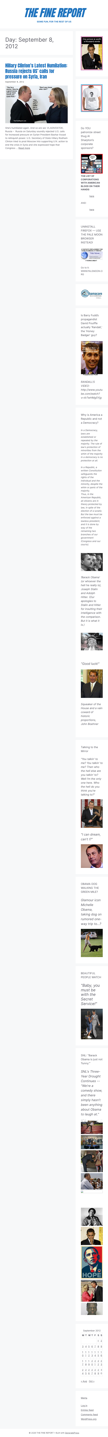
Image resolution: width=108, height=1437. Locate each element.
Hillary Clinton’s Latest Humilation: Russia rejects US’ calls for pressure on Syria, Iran (36, 71)
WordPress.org (88, 1419)
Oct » (91, 1381)
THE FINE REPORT (54, 13)
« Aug (84, 1381)
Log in (84, 1405)
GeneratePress (72, 1433)
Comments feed (89, 1414)
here (91, 196)
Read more (24, 148)
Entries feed (87, 1410)
